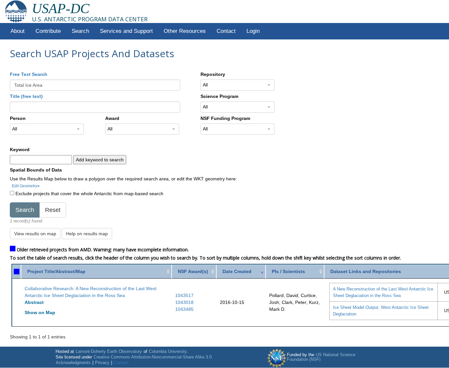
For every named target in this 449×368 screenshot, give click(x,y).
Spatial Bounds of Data (36, 169)
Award (112, 118)
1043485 (184, 309)
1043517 (184, 295)
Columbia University (168, 351)
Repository (213, 74)
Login (253, 31)
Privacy (102, 362)
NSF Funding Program (225, 118)
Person (18, 118)
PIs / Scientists (288, 271)
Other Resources (185, 31)
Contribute (48, 31)
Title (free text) (26, 96)
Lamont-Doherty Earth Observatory (109, 351)
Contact (226, 31)
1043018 (184, 302)
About (18, 31)
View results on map (35, 233)
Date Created (237, 271)
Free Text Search (28, 74)
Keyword (20, 149)
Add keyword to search (100, 159)
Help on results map (87, 233)
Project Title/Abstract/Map (56, 271)
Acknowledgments (73, 362)
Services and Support (126, 31)
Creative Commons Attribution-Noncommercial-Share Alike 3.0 (153, 357)
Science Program (219, 96)
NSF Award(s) (193, 271)
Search (80, 31)
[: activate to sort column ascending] (16, 271)
